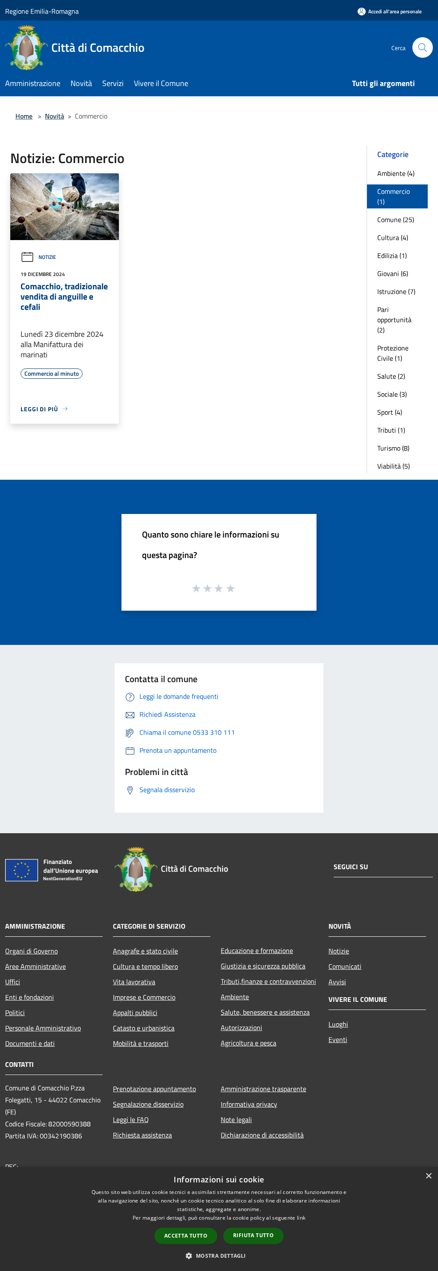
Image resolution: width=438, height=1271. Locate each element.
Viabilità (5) (393, 466)
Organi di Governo (31, 951)
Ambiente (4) (395, 173)
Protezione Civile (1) (392, 353)
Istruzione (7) (396, 291)
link (301, 1217)
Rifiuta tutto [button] (253, 1235)
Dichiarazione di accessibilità (262, 1135)
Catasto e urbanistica (144, 1028)
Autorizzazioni (241, 1027)
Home (24, 116)
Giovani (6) (392, 273)
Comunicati (344, 966)
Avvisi (337, 982)
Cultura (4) (392, 237)
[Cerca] (422, 47)
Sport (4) (389, 412)
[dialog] (219, 1219)
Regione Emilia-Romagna (42, 11)
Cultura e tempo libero (145, 966)
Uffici (12, 982)
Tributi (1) (391, 430)
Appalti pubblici (135, 1012)
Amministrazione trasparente (263, 1089)
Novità (54, 116)
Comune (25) (395, 219)
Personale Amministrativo (43, 1028)
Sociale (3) (392, 394)
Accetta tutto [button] (185, 1235)
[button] (219, 1255)
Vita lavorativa (134, 982)
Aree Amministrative (35, 966)
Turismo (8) (393, 448)
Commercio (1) (393, 196)
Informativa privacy (249, 1104)
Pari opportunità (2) (394, 319)
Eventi (337, 1039)
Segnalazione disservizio (148, 1104)
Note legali (236, 1119)
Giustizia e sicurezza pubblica (263, 966)
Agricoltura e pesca (248, 1043)
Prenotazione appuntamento (154, 1089)
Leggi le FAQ (131, 1119)
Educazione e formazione (257, 950)
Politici (15, 1012)
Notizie (47, 257)
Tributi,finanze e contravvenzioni (268, 981)
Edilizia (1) (392, 255)
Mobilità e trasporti (141, 1043)
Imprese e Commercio (144, 997)
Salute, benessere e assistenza (265, 1012)
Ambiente (235, 997)
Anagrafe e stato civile (145, 951)
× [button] (428, 1176)
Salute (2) (391, 376)
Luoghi (338, 1024)
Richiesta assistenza (142, 1135)
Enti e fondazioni (29, 997)
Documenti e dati (30, 1043)
